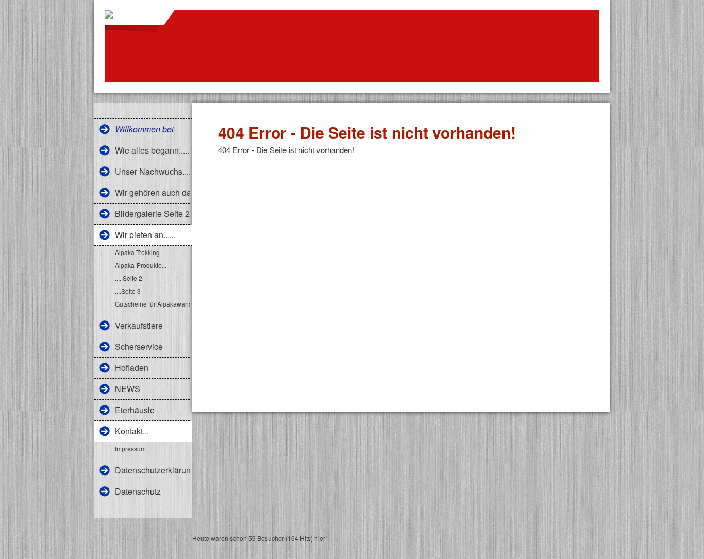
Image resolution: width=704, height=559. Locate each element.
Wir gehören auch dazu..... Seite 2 (152, 192)
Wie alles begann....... (152, 150)
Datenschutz (138, 491)
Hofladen (131, 368)
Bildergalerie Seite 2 (152, 213)
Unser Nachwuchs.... (152, 171)
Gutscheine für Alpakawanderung (152, 303)
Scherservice (139, 346)
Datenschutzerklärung (152, 470)
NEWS (127, 389)
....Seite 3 (128, 290)
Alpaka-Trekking (137, 252)
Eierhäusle (135, 410)
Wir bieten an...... (145, 235)
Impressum (130, 448)
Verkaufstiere (139, 325)
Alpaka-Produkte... (140, 265)
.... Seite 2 (128, 278)
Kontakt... (132, 431)
